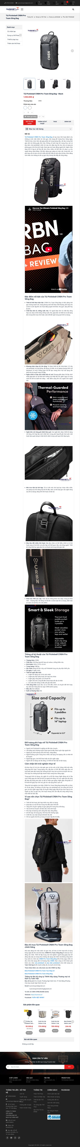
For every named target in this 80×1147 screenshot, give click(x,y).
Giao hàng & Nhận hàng (52, 1106)
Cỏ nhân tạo (11, 31)
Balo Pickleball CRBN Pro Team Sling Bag (39, 974)
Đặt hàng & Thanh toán (52, 1112)
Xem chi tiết (29, 1031)
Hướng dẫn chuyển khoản (25, 1100)
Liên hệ (22, 1094)
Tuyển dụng (23, 1097)
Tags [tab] (55, 121)
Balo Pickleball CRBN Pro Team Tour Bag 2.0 (39, 971)
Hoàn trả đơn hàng (25, 1107)
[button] (72, 50)
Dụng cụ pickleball (54, 17)
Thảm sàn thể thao (13, 43)
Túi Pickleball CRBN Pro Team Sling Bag (38, 137)
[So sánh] (43, 116)
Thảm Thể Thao (38, 1094)
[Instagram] (15, 1137)
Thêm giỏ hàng (31, 116)
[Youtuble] (11, 1137)
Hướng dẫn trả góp (25, 1104)
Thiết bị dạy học (12, 39)
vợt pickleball (39, 963)
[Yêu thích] (39, 116)
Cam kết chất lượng (53, 1102)
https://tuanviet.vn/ (36, 994)
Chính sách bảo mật (53, 1094)
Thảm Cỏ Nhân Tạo (39, 1097)
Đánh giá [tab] (68, 121)
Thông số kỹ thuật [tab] (42, 122)
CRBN (52, 961)
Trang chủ (30, 17)
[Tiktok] (19, 1137)
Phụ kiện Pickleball (68, 17)
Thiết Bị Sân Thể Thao (39, 1100)
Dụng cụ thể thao (41, 17)
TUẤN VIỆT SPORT (38, 997)
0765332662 (12, 1096)
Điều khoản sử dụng (53, 1097)
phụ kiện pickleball (53, 963)
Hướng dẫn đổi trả (52, 1099)
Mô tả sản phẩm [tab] (29, 122)
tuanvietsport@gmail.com (12, 1101)
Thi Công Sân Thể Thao (39, 1106)
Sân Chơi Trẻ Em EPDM (39, 1111)
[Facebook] (7, 1137)
